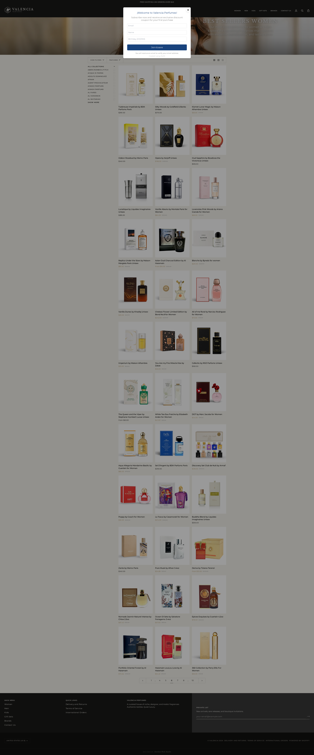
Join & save (157, 47)
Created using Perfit (157, 56)
